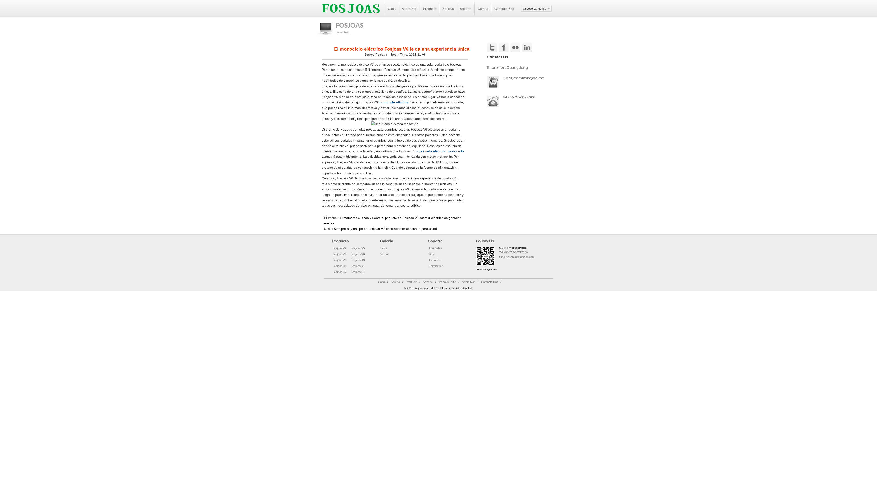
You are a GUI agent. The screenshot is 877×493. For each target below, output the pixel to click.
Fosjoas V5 (358, 248)
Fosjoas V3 (339, 254)
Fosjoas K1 (358, 266)
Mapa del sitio (447, 282)
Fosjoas (381, 54)
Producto (429, 8)
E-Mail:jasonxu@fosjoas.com (523, 78)
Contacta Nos (504, 8)
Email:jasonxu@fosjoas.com (516, 257)
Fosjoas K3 (358, 260)
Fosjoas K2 (339, 272)
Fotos (383, 248)
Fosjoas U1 (358, 272)
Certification (435, 266)
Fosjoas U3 (340, 266)
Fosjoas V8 (358, 254)
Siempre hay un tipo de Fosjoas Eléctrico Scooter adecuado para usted (385, 229)
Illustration (434, 260)
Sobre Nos (409, 8)
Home (339, 32)
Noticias (448, 8)
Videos (384, 254)
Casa (392, 8)
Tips (431, 254)
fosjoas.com (422, 288)
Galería (483, 8)
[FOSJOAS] (351, 16)
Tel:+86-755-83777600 (513, 252)
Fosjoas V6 (339, 260)
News (346, 32)
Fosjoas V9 (339, 248)
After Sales (435, 248)
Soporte (465, 8)
